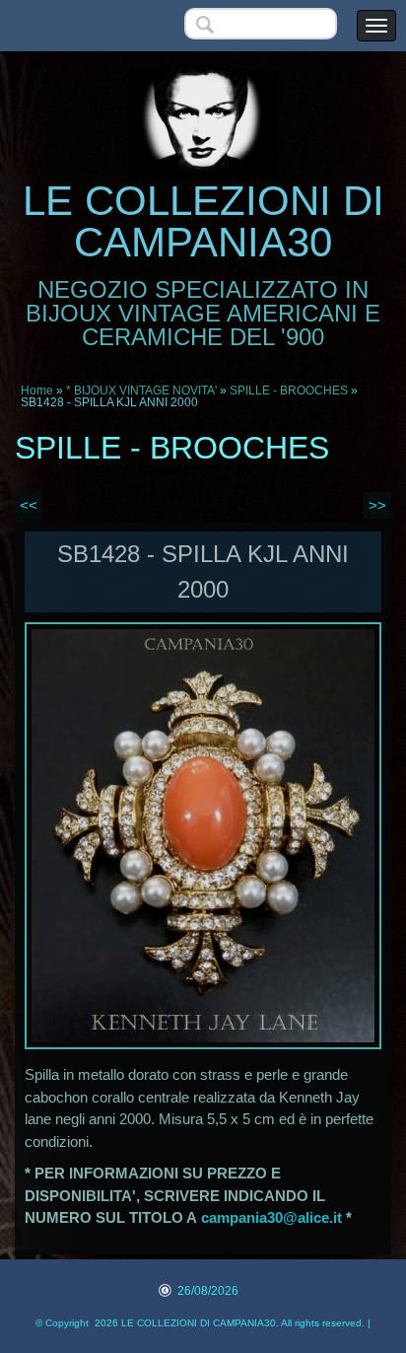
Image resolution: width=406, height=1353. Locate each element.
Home (37, 390)
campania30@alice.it (271, 1217)
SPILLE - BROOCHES (289, 390)
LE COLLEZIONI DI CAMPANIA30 (203, 221)
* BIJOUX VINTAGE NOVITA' (141, 390)
